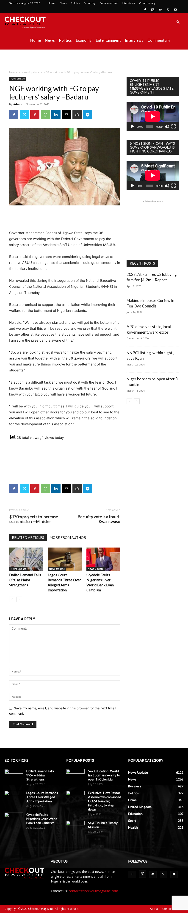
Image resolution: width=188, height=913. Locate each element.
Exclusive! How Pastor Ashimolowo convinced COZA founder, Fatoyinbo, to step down (104, 801)
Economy (89, 3)
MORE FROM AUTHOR (68, 537)
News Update (30, 72)
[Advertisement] (94, 59)
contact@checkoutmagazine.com (93, 891)
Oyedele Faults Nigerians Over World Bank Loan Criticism (41, 819)
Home (51, 3)
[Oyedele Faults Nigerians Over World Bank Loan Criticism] (103, 559)
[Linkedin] (56, 114)
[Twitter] (167, 9)
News (63, 3)
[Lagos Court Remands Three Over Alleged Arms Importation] (64, 559)
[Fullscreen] (173, 126)
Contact (167, 909)
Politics (75, 3)
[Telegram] (87, 114)
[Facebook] (145, 9)
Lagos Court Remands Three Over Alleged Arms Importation (42, 797)
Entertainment (109, 3)
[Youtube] (175, 9)
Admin (17, 104)
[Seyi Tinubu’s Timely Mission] (75, 827)
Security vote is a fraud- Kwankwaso (99, 519)
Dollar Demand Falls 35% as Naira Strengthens (25, 580)
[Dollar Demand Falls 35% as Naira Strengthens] (26, 559)
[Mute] (167, 126)
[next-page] (19, 599)
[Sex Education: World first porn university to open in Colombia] (75, 775)
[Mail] (160, 9)
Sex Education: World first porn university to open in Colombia (104, 775)
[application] (153, 116)
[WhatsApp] (45, 114)
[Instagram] (152, 9)
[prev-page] (12, 599)
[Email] (66, 114)
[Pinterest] (34, 114)
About (154, 909)
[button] (177, 22)
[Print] (77, 114)
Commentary (147, 3)
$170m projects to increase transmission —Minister (33, 519)
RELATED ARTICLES (28, 537)
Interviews (128, 3)
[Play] (132, 126)
